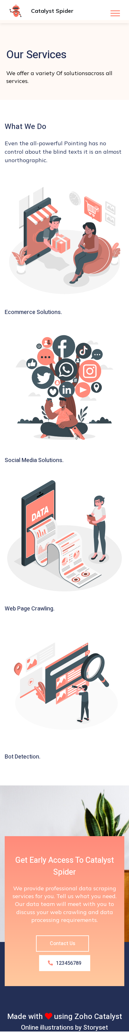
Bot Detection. (22, 757)
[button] (114, 12)
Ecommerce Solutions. (33, 312)
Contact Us (62, 943)
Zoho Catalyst (98, 1016)
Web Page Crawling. (29, 608)
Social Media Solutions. (34, 460)
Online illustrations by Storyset (64, 1027)
